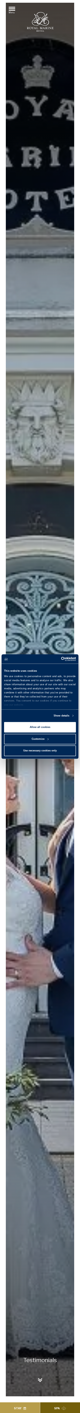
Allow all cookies (40, 727)
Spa (57, 1408)
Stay (18, 1408)
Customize (38, 738)
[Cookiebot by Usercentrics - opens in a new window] (59, 659)
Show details (61, 715)
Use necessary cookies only (40, 750)
